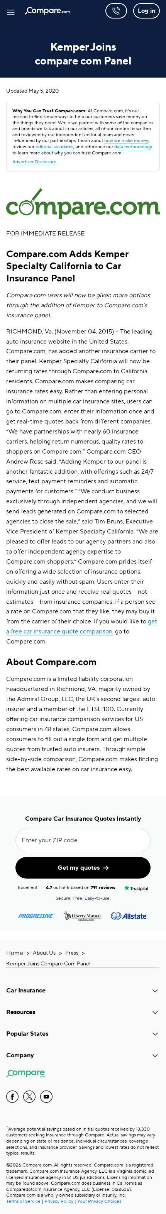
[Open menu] (10, 10)
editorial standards (54, 147)
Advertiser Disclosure (34, 162)
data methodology (133, 147)
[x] (29, 1096)
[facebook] (12, 1096)
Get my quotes (79, 868)
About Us (44, 953)
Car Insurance (26, 990)
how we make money (126, 141)
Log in (146, 11)
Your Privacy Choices (99, 1201)
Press (71, 953)
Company (20, 1055)
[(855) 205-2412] (116, 11)
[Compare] (47, 11)
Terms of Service (23, 1201)
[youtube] (46, 1096)
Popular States (27, 1034)
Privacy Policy (58, 1201)
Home (14, 953)
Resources (20, 1012)
